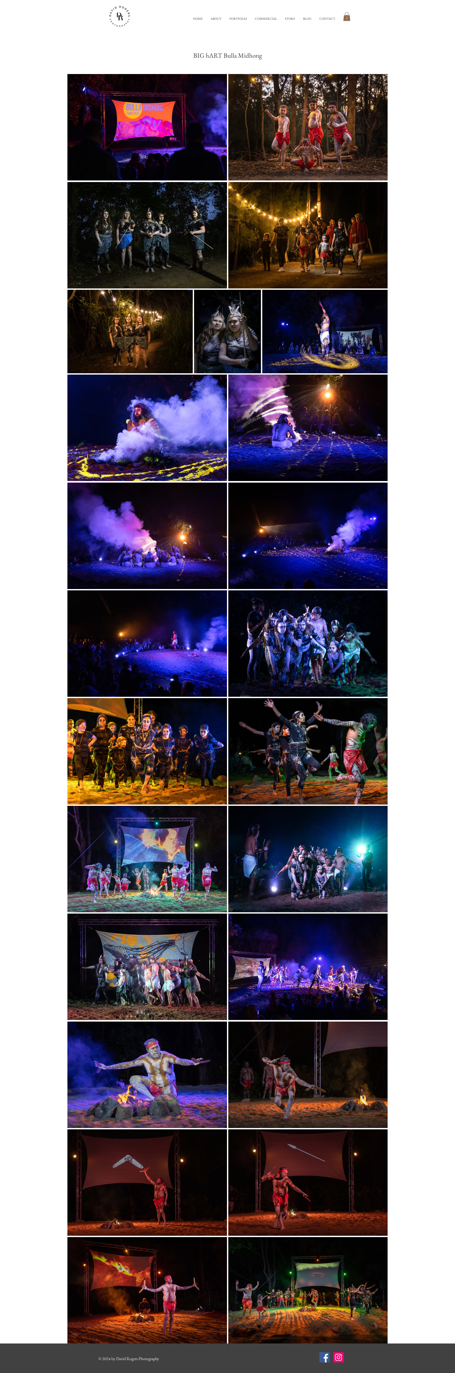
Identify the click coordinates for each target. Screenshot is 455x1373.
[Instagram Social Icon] (338, 1357)
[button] (238, 19)
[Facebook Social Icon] (324, 1357)
